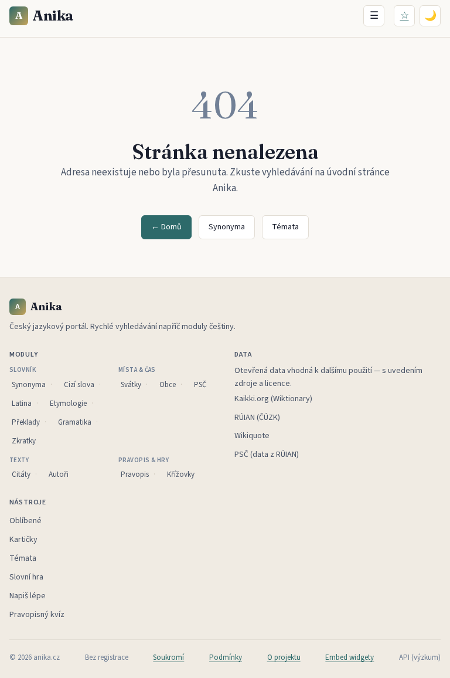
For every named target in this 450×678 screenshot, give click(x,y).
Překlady (26, 422)
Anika (44, 15)
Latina (22, 403)
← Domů (166, 227)
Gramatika (74, 422)
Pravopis (135, 474)
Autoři (59, 474)
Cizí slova (79, 384)
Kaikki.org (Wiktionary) (273, 399)
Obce (167, 384)
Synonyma (227, 227)
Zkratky (24, 441)
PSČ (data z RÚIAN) (266, 454)
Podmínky (225, 657)
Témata (285, 227)
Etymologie (68, 403)
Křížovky (181, 474)
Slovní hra (26, 577)
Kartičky (23, 539)
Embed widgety (349, 657)
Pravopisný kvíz (36, 615)
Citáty (21, 474)
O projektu (284, 657)
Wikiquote (252, 436)
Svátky (131, 384)
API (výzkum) (420, 657)
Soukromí (168, 657)
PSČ (200, 384)
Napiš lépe (27, 596)
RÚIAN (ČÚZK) (257, 417)
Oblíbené (25, 521)
